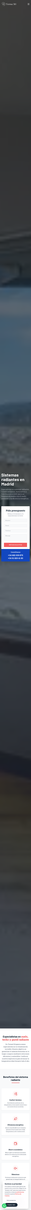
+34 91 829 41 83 (15, 558)
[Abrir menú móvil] (28, 4)
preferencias (20, 1192)
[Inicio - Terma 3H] (8, 4)
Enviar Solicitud (15, 545)
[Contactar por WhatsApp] (4, 1205)
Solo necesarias (11, 1200)
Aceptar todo (11, 1205)
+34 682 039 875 (15, 555)
